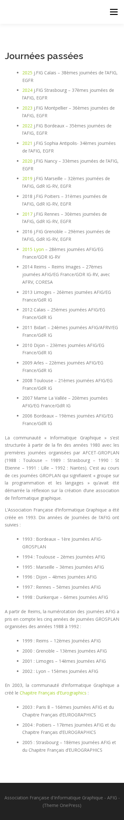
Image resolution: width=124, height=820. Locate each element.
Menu (113, 12)
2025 (27, 73)
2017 (27, 214)
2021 (27, 143)
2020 (27, 161)
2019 (27, 178)
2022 (27, 126)
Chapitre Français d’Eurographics (53, 693)
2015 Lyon (33, 249)
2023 (27, 108)
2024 (27, 90)
